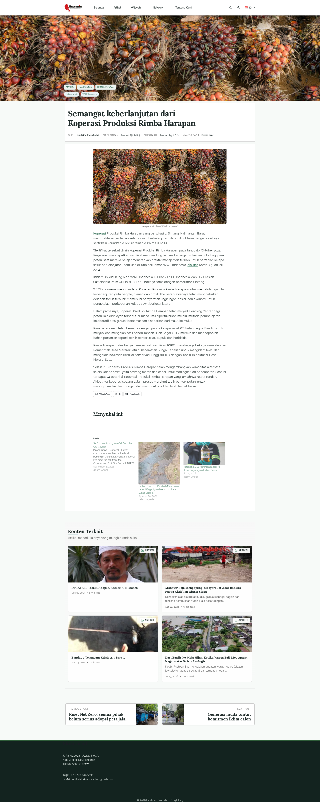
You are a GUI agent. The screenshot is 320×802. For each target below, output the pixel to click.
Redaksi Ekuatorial (88, 135)
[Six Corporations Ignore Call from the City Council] (115, 457)
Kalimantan (85, 87)
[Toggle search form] (230, 7)
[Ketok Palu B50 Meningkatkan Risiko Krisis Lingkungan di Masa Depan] (204, 453)
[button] (250, 7)
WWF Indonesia (89, 94)
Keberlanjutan (105, 87)
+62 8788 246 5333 (81, 775)
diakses (193, 265)
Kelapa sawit (72, 94)
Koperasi (99, 233)
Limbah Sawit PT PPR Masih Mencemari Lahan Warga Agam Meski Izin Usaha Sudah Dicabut (158, 489)
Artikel (70, 87)
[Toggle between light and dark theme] (238, 7)
